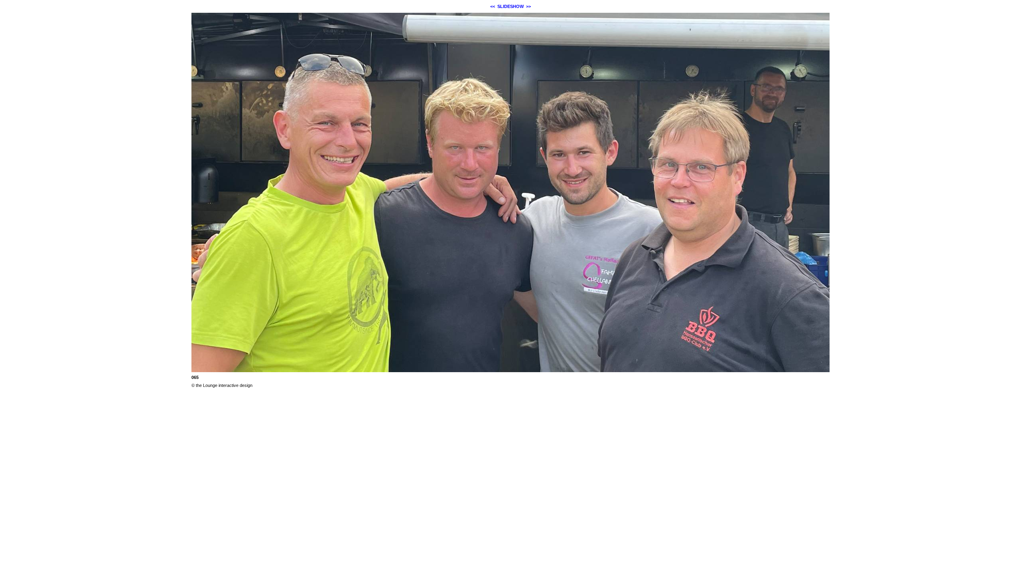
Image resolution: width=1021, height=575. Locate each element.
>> (528, 6)
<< (492, 6)
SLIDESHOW (510, 6)
